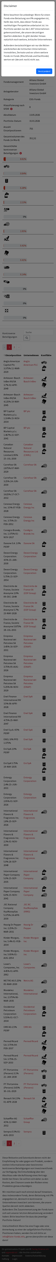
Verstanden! (44, 71)
